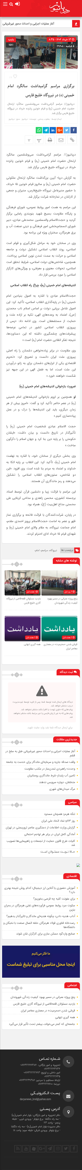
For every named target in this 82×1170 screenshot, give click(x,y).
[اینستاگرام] (57, 1148)
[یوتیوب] (25, 1148)
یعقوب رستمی (44, 119)
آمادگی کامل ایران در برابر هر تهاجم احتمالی (49, 834)
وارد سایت (38, 728)
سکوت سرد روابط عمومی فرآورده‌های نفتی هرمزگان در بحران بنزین (39, 907)
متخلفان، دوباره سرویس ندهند (57, 782)
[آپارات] (33, 1148)
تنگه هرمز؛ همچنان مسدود (59, 814)
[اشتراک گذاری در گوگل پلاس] (60, 130)
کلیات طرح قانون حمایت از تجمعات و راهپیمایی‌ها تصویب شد (41, 843)
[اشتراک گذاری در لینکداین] (53, 130)
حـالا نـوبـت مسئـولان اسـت (57, 851)
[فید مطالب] (17, 1148)
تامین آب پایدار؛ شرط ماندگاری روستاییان (51, 775)
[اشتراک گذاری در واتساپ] (39, 130)
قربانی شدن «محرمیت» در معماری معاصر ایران (48, 1010)
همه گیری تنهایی (32, 644)
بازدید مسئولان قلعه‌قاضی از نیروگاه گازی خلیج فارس (44, 1003)
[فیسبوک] (73, 1148)
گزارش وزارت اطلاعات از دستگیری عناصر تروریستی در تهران (40, 827)
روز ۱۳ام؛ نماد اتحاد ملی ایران (58, 820)
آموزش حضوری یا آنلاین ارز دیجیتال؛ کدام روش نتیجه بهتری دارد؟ (39, 890)
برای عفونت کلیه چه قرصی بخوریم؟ (54, 898)
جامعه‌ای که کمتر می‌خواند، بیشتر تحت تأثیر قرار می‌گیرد (42, 1024)
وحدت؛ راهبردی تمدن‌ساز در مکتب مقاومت (49, 768)
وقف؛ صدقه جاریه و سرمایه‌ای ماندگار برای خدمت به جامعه (40, 762)
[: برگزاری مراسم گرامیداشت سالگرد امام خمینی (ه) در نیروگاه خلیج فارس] (61, 139)
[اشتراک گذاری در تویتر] (66, 130)
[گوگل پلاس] (41, 1148)
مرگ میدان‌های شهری (62, 789)
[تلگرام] (49, 1148)
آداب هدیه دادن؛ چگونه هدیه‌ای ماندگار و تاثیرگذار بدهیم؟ (41, 916)
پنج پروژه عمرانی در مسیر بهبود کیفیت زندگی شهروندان (62, 601)
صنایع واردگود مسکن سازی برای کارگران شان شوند (45, 933)
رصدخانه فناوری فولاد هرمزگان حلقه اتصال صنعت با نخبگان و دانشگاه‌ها (39, 925)
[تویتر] (65, 1148)
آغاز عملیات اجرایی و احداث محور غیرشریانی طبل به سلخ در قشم (40, 753)
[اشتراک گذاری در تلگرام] (46, 130)
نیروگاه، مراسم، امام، (45, 550)
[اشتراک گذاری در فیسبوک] (73, 130)
